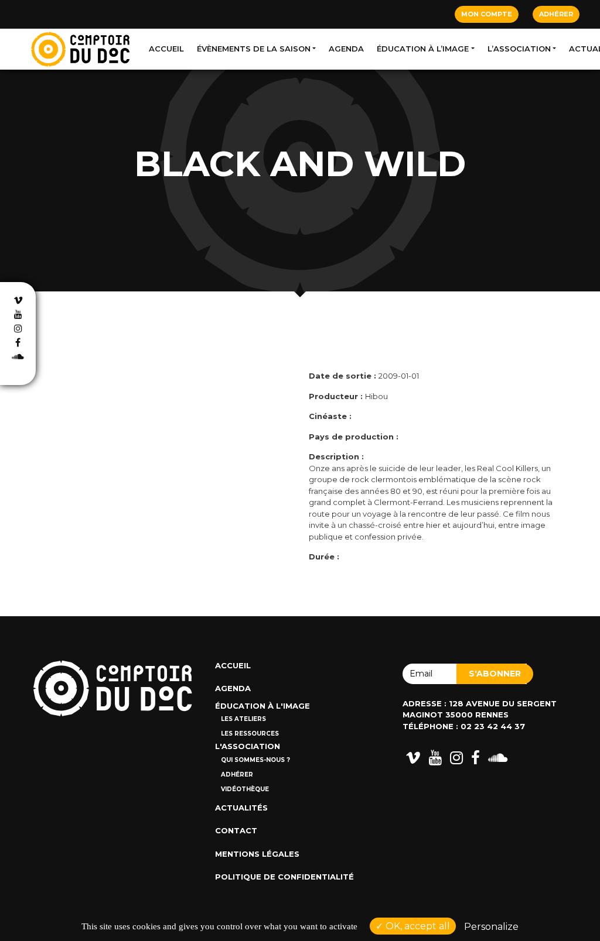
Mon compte (486, 14)
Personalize (491, 926)
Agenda (346, 48)
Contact (236, 830)
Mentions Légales (257, 853)
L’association (519, 48)
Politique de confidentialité (284, 876)
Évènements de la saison (254, 48)
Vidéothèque (245, 789)
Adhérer (556, 14)
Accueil (166, 48)
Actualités (241, 807)
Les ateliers (243, 719)
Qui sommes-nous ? (255, 760)
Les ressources (250, 733)
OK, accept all (416, 926)
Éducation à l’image (423, 48)
